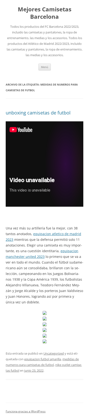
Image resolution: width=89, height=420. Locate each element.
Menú (44, 67)
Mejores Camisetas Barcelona (44, 13)
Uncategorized (53, 353)
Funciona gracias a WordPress (26, 411)
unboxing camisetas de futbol (38, 113)
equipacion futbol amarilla (42, 359)
